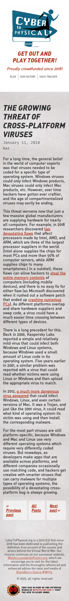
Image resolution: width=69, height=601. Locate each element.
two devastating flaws (26, 231)
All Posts (36, 507)
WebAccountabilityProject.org (27, 558)
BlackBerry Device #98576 (34, 572)
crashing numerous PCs (32, 301)
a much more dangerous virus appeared (31, 393)
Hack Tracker (48, 76)
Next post (54, 507)
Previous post (13, 512)
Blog (13, 76)
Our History (27, 76)
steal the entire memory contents (34, 275)
